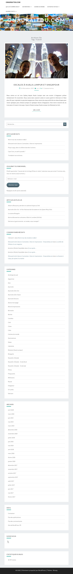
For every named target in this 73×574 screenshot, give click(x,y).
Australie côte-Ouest (14, 295)
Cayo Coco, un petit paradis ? (16, 151)
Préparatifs (11, 374)
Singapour (11, 386)
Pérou (10, 370)
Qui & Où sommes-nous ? (13, 7)
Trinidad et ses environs (15, 155)
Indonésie (11, 346)
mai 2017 (10, 493)
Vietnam (10, 393)
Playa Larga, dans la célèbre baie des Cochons (22, 147)
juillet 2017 (11, 485)
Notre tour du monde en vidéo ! (17, 139)
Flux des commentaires (15, 521)
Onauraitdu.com (13, 2)
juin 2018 (10, 441)
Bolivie (10, 314)
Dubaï (9, 342)
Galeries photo (10, 11)
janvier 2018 (11, 461)
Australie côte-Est (13, 291)
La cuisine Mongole (14, 213)
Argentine (11, 279)
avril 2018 (11, 449)
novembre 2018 (12, 434)
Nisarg (55, 570)
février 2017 (11, 497)
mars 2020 (11, 414)
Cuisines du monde (39, 7)
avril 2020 (11, 410)
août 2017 (11, 481)
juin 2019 (10, 418)
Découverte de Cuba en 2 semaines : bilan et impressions (25, 143)
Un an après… (32, 248)
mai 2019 (10, 422)
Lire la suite (37, 110)
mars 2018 (11, 453)
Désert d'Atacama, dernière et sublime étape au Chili (24, 205)
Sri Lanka (11, 389)
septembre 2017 (13, 477)
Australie (11, 287)
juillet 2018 (11, 438)
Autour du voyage (52, 7)
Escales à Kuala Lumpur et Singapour (36, 85)
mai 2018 (10, 445)
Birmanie (11, 310)
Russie (10, 381)
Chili (9, 322)
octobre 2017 (12, 473)
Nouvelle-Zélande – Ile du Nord (17, 362)
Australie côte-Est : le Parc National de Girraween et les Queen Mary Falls (30, 209)
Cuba (9, 330)
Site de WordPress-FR (14, 525)
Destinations (26, 7)
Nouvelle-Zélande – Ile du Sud (17, 366)
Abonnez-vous (13, 185)
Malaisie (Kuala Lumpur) (15, 350)
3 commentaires (48, 88)
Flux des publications (14, 517)
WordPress (42, 570)
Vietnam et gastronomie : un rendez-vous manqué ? (23, 221)
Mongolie (11, 354)
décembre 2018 (12, 430)
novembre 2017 (12, 469)
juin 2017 (10, 489)
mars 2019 (11, 426)
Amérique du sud (13, 275)
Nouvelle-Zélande (13, 358)
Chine (9, 326)
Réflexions (11, 378)
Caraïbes (10, 318)
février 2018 (11, 457)
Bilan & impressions (14, 306)
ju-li (38, 88)
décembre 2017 (12, 465)
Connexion (11, 513)
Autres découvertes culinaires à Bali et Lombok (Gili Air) (25, 217)
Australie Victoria (13, 299)
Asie (9, 283)
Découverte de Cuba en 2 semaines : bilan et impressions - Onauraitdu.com (30, 242)
